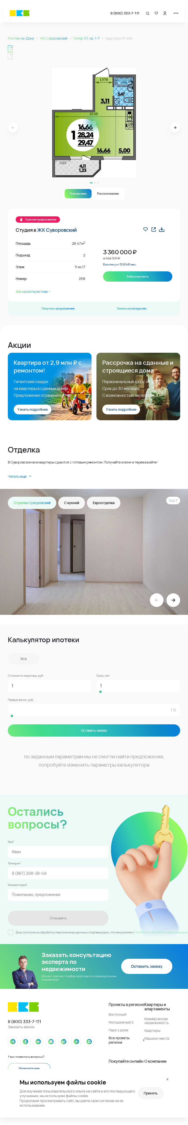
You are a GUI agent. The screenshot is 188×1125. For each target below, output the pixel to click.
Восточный (117, 1014)
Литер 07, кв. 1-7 (86, 38)
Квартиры (152, 1030)
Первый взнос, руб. (21, 700)
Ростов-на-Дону (21, 38)
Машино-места (156, 1038)
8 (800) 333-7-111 (125, 13)
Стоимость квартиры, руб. (26, 675)
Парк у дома (118, 1030)
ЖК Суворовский (54, 38)
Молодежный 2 (121, 1022)
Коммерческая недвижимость (156, 1020)
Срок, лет (103, 675)
